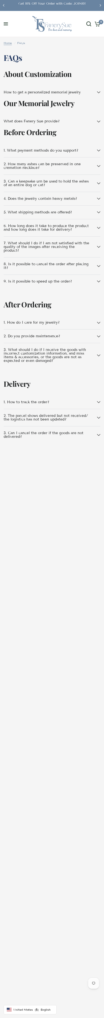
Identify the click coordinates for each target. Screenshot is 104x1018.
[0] (96, 24)
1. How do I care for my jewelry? (32, 322)
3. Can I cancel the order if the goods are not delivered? (43, 435)
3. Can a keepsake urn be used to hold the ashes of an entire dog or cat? (46, 183)
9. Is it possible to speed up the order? (38, 281)
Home (8, 43)
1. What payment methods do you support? (41, 150)
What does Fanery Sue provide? (32, 121)
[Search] (89, 24)
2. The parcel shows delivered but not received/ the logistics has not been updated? (46, 417)
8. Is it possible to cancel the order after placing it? (46, 266)
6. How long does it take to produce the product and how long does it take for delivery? (46, 228)
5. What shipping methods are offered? (38, 212)
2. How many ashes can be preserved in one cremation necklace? (42, 166)
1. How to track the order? (26, 402)
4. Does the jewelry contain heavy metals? (40, 198)
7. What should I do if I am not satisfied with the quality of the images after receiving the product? (46, 247)
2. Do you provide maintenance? (32, 336)
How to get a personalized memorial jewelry (42, 92)
